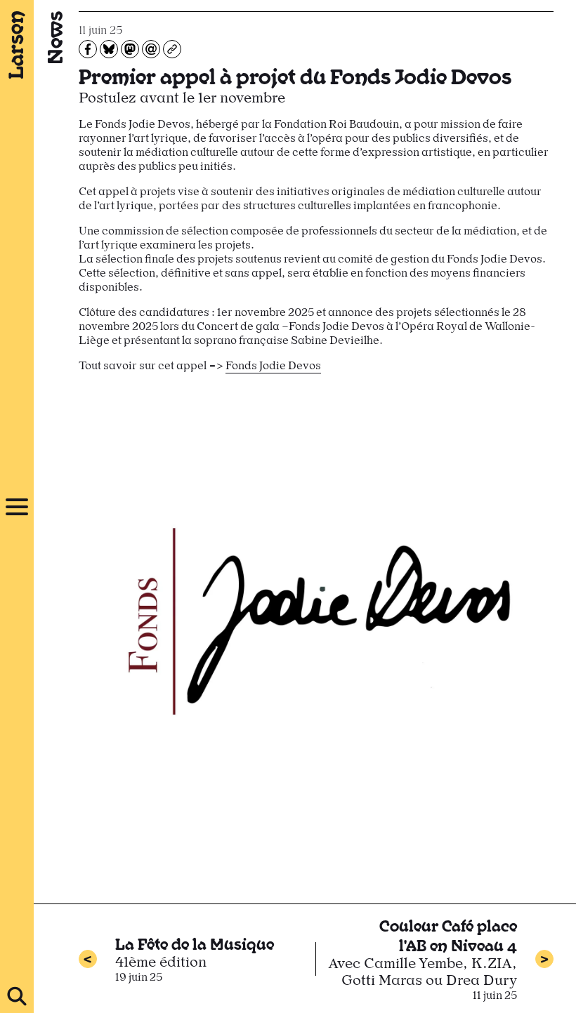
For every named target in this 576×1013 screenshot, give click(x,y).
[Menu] (17, 507)
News (53, 38)
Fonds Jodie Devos (273, 365)
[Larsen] (17, 45)
